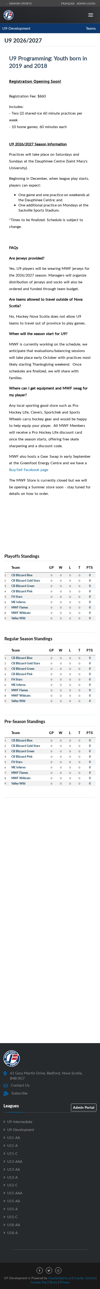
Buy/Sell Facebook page (28, 469)
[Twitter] (49, 1270)
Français (68, 3)
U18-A (12, 1232)
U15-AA (13, 1201)
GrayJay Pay (38, 1282)
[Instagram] (58, 1270)
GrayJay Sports (20, 3)
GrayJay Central (84, 1278)
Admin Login (86, 3)
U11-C (12, 1153)
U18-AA (13, 1224)
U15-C (12, 1216)
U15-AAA (14, 1193)
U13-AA (13, 1169)
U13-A (12, 1177)
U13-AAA (14, 1161)
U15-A (12, 1208)
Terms (53, 1282)
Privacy (65, 1282)
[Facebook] (40, 1270)
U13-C (12, 1185)
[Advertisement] (50, 851)
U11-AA (13, 1137)
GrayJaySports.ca (59, 1278)
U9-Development (16, 28)
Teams (91, 28)
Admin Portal (83, 1107)
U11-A (12, 1145)
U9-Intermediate (19, 1121)
